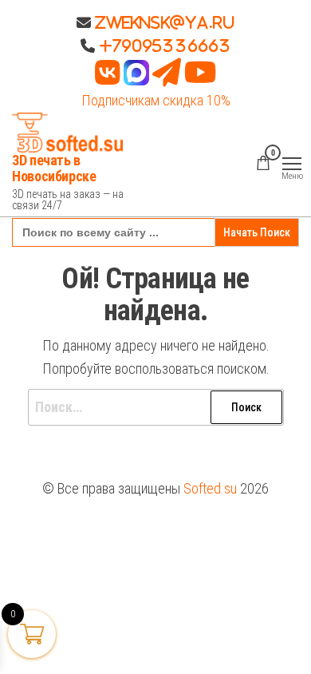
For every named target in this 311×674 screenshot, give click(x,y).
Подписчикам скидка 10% (155, 100)
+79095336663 (165, 45)
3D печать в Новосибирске (54, 168)
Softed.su (210, 488)
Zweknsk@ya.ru (162, 22)
